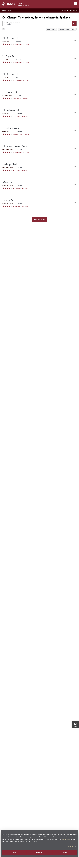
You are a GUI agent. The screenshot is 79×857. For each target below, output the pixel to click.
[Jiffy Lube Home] (8, 4)
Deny (14, 852)
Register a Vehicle (6, 10)
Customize (38, 852)
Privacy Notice (70, 837)
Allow (65, 852)
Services (51, 29)
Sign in (70, 10)
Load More (39, 219)
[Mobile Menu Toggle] (75, 3)
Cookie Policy (66, 839)
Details (70, 846)
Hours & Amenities (67, 29)
